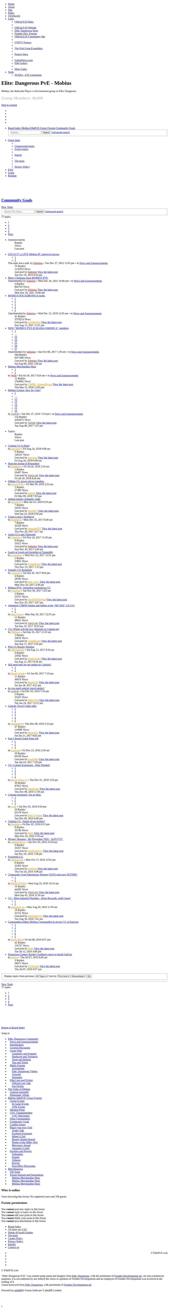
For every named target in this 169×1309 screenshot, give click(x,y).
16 (16, 411)
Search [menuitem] (18, 155)
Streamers (17, 1077)
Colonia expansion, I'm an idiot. (24, 794)
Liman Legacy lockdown (21, 516)
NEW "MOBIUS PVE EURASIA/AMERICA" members (38, 328)
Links (11, 18)
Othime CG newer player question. (26, 481)
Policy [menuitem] (11, 12)
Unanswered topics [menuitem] (24, 146)
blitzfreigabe (17, 649)
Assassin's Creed (20, 1148)
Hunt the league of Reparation (23, 463)
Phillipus (15, 632)
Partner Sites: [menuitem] (21, 54)
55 (16, 343)
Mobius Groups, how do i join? (24, 390)
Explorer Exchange (22, 1133)
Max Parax (17, 614)
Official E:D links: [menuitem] (24, 21)
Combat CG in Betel (18, 445)
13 (16, 402)
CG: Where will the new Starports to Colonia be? (33, 629)
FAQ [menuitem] (10, 169)
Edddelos (16, 466)
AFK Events (18, 1106)
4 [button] (8, 231)
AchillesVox (34, 322)
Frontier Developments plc (128, 1276)
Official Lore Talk (21, 1083)
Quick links (14, 140)
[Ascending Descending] (78, 976)
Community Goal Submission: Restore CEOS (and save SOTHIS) (42, 874)
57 (16, 348)
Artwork (16, 1074)
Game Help (16, 1050)
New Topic (7, 207)
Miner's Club (18, 1136)
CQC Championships (21, 1112)
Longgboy (16, 555)
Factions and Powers (21, 1151)
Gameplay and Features (24, 1053)
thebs (30, 833)
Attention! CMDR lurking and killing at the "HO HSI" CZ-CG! (41, 605)
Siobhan (15, 824)
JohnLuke (33, 475)
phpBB (18, 1290)
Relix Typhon (35, 815)
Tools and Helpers (21, 1059)
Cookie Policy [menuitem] (15, 1238)
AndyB (15, 414)
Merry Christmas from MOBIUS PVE (28, 277)
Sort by (53, 976)
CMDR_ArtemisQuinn (40, 384)
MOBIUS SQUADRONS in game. (26, 295)
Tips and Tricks (20, 1062)
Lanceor (15, 750)
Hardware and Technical (24, 1056)
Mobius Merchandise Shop (22, 366)
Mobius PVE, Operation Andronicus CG (29, 587)
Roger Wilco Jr (19, 780)
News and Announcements (94, 263)
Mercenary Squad (21, 1145)
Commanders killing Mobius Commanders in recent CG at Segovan (43, 921)
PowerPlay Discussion (23, 1166)
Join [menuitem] (10, 10)
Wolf (13, 375)
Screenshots (18, 1068)
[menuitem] (11, 7)
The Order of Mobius (19, 1089)
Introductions (17, 1044)
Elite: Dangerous (80, 1276)
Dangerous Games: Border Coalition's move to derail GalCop (40, 954)
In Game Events (20, 1103)
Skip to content (9, 105)
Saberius (38, 263)
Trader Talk (18, 1130)
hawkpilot (33, 759)
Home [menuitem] (11, 4)
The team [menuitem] (19, 161)
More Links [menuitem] (21, 69)
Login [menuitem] (11, 172)
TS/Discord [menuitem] (14, 15)
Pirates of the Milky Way (25, 1142)
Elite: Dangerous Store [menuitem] (26, 30)
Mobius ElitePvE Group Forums (38, 128)
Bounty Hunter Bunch (23, 1139)
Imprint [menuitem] (12, 1244)
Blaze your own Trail (21, 1127)
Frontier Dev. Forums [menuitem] (26, 33)
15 (16, 408)
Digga (14, 957)
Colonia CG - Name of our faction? (26, 821)
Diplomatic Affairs (19, 1095)
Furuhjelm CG (15, 856)
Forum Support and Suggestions (26, 1174)
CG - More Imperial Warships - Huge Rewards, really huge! (39, 898)
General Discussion (20, 1047)
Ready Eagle (18, 673)
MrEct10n (33, 700)
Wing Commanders (20, 1118)
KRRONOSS (18, 883)
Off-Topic (15, 1172)
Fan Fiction (18, 1086)
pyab (13, 806)
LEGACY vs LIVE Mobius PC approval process (33, 254)
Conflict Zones (17, 1124)
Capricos (15, 537)
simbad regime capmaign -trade (24, 499)
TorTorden (33, 966)
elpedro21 (33, 682)
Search (46, 132)
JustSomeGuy (18, 842)
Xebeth (31, 422)
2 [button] (8, 225)
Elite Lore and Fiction (21, 1080)
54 (16, 340)
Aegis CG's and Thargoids (22, 534)
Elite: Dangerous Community (23, 1038)
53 (16, 337)
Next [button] (10, 234)
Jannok (31, 493)
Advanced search (61, 132)
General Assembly (19, 1092)
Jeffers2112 (17, 859)
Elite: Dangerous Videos (24, 1071)
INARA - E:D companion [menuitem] (28, 75)
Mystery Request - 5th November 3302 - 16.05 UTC (35, 839)
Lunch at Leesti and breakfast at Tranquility (30, 552)
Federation (17, 1154)
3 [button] (8, 228)
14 (16, 405)
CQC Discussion (21, 1115)
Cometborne (34, 564)
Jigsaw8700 (17, 484)
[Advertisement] (84, 187)
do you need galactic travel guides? (26, 688)
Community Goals (65, 128)
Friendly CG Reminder (20, 570)
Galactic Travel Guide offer (22, 706)
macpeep (15, 448)
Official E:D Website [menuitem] (25, 27)
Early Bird (16, 939)
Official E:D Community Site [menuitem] (30, 36)
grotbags (32, 868)
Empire (15, 1157)
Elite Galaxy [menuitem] (21, 63)
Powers (16, 1163)
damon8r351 (34, 528)
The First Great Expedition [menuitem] (28, 48)
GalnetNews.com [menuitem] (24, 60)
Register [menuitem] (12, 175)
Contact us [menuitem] (13, 1247)
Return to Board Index (13, 1027)
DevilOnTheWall (37, 599)
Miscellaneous (15, 1169)
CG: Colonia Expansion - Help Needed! (29, 765)
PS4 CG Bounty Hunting (21, 646)
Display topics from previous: (19, 976)
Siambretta (16, 723)
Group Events (17, 1101)
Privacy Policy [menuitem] (22, 166)
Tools (11, 72)
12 (16, 399)
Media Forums (17, 1065)
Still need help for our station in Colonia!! (29, 664)
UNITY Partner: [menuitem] (23, 42)
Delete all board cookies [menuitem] (20, 1232)
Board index (14, 128)
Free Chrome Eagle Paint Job (23, 738)
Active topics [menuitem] (21, 149)
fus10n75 (16, 502)
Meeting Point (17, 1109)
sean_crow (33, 581)
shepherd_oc (17, 907)
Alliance (16, 1160)
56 (16, 345)
